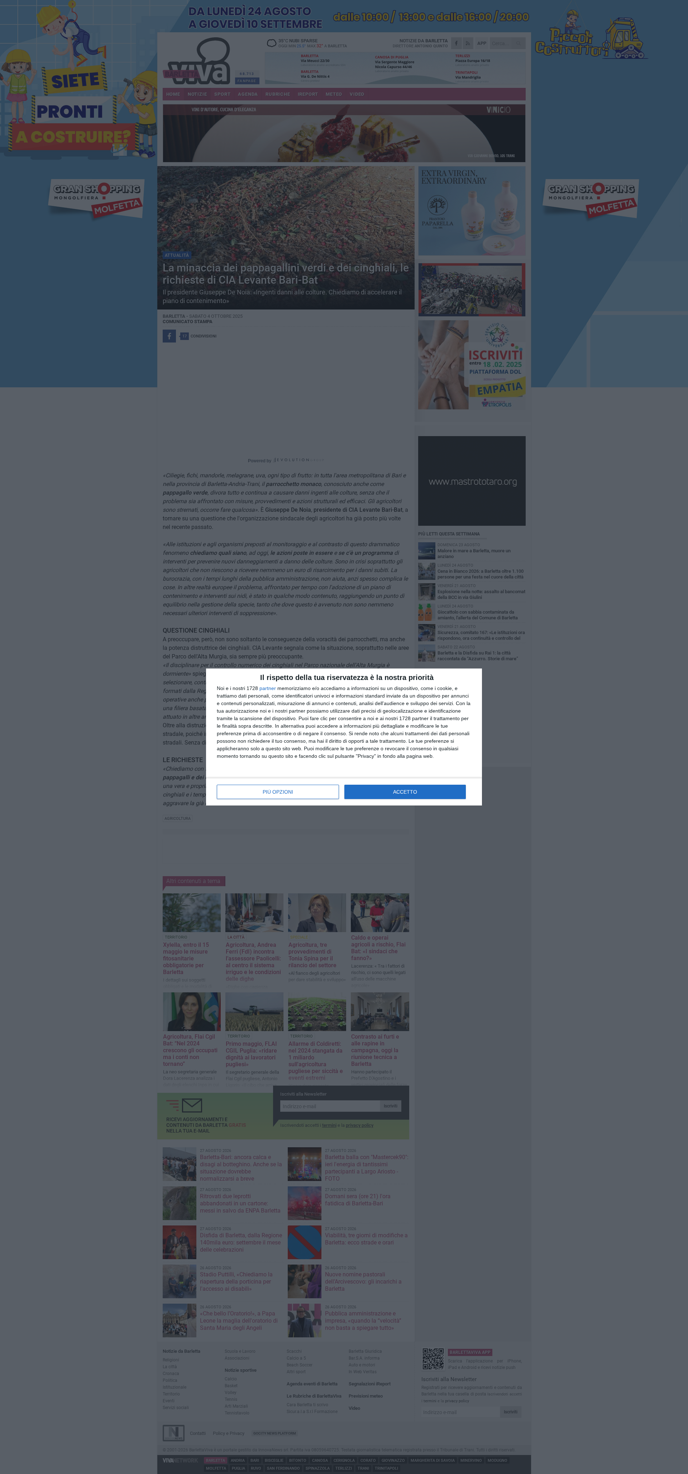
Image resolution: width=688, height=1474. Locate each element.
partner (267, 688)
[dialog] (344, 737)
